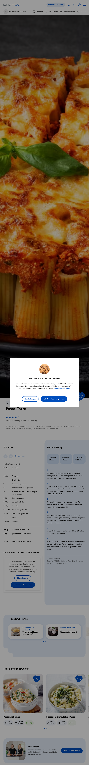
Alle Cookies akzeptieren (54, 399)
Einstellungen (30, 399)
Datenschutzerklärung (62, 388)
